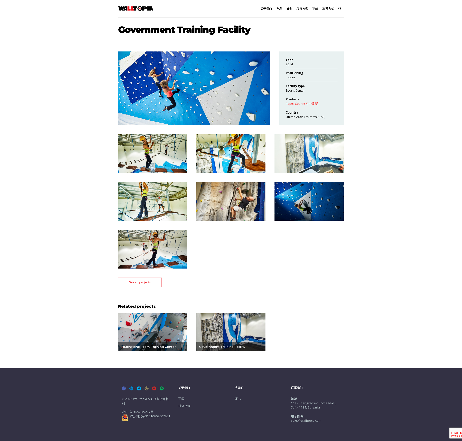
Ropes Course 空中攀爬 (302, 103)
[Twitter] (139, 388)
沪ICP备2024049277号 (138, 412)
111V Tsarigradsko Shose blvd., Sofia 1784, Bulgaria (313, 405)
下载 (315, 9)
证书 (238, 399)
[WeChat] (162, 388)
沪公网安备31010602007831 (150, 416)
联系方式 (328, 9)
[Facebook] (124, 388)
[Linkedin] (131, 388)
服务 (289, 9)
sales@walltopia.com (306, 420)
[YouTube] (154, 388)
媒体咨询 (184, 406)
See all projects (140, 282)
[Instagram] (147, 388)
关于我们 (266, 9)
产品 (279, 9)
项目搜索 (302, 9)
